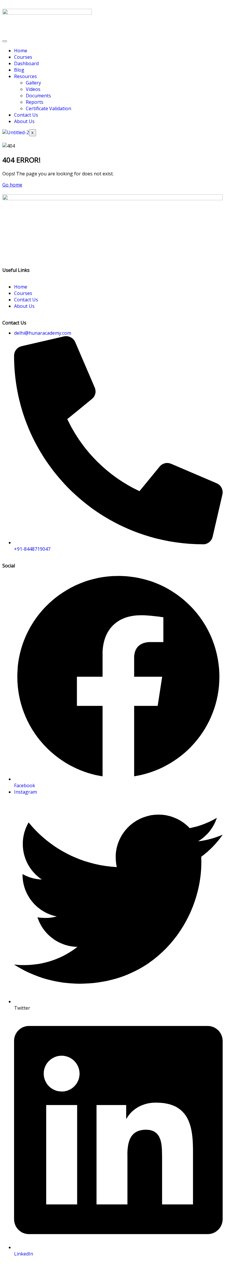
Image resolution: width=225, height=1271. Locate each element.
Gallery (33, 83)
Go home (12, 185)
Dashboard (26, 63)
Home (20, 50)
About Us (24, 121)
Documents (38, 95)
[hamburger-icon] (4, 41)
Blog (19, 70)
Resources (25, 76)
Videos (33, 89)
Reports (34, 102)
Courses (23, 57)
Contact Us (26, 115)
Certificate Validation (48, 108)
